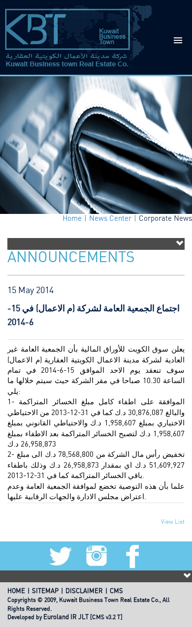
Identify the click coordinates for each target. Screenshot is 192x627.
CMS (116, 591)
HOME (16, 591)
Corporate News (165, 219)
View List (173, 522)
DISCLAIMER (84, 591)
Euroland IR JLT (66, 617)
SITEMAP (45, 591)
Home (72, 219)
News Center (110, 219)
